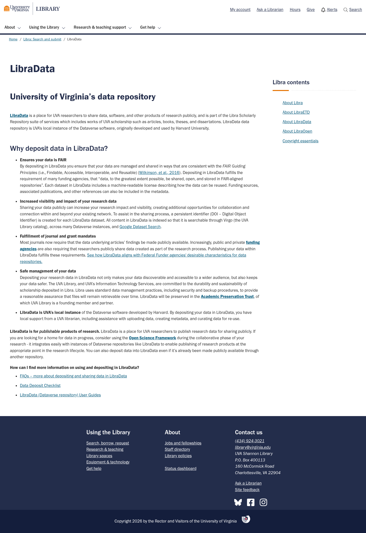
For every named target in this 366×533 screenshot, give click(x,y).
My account (240, 9)
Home (13, 39)
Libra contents (291, 82)
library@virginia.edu (253, 447)
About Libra (293, 102)
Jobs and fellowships (183, 443)
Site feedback (247, 489)
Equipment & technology (107, 461)
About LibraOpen (297, 131)
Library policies (178, 455)
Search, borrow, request (107, 443)
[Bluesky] (239, 501)
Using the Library (44, 27)
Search (355, 9)
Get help (147, 27)
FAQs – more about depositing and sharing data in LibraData (73, 375)
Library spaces (99, 455)
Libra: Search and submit (42, 39)
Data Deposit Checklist (40, 385)
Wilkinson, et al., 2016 (159, 172)
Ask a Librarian (270, 9)
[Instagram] (264, 501)
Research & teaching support (100, 27)
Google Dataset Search (140, 226)
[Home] (32, 8)
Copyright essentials (300, 140)
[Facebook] (252, 501)
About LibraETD (296, 112)
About (9, 27)
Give (311, 9)
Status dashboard (180, 468)
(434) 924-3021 (249, 440)
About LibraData (297, 121)
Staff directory (177, 449)
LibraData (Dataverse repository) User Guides (60, 394)
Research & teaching (104, 449)
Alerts (332, 9)
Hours (295, 9)
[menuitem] (240, 9)
